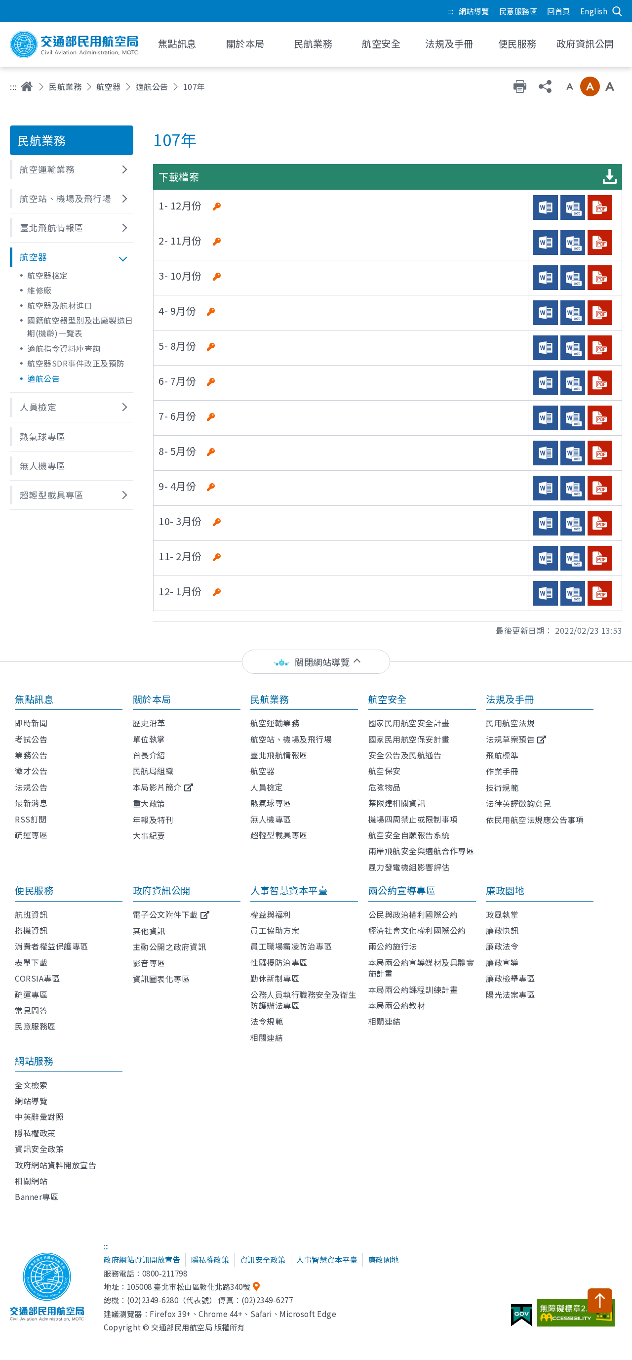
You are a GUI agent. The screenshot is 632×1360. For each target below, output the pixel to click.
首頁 (26, 86)
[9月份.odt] (572, 312)
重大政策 (149, 803)
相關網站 (31, 1181)
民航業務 (65, 86)
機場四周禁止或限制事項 (413, 819)
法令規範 (266, 1021)
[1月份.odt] (572, 593)
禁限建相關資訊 (397, 803)
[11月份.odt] (572, 242)
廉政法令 (502, 946)
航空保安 (384, 771)
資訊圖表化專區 (161, 979)
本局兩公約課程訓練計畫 (413, 989)
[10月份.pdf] (600, 277)
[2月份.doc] (545, 558)
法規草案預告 (510, 739)
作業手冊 (502, 771)
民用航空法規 (510, 723)
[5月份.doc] (545, 453)
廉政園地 (505, 890)
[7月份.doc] (545, 383)
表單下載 (31, 962)
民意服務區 (518, 10)
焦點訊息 (34, 699)
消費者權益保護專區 (51, 946)
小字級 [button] (570, 86)
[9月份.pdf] (600, 312)
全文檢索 (31, 1085)
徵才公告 (31, 771)
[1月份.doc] (545, 593)
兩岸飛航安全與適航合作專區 (421, 851)
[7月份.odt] (572, 383)
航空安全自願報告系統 (409, 835)
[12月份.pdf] (600, 207)
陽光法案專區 (510, 994)
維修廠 (39, 290)
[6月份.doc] (545, 418)
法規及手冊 (510, 699)
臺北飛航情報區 (279, 755)
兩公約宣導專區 (402, 890)
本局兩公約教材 (397, 1005)
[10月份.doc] (545, 277)
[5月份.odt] (572, 453)
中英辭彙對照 (39, 1116)
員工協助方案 (274, 930)
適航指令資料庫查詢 (64, 348)
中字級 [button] (590, 86)
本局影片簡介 (157, 787)
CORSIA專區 (37, 978)
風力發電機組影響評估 (409, 867)
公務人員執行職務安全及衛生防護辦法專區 (303, 1000)
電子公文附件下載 (165, 914)
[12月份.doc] (545, 207)
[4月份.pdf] (600, 488)
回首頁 (558, 10)
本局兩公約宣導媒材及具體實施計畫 (421, 967)
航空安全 (387, 699)
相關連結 (266, 1037)
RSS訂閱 (31, 819)
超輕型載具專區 (279, 835)
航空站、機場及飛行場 (291, 739)
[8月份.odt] (572, 347)
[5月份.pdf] (600, 453)
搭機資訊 (31, 930)
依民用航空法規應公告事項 (535, 819)
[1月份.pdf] (600, 593)
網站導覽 (474, 10)
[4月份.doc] (545, 488)
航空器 (108, 86)
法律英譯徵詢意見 (518, 803)
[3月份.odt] (572, 523)
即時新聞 (31, 723)
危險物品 (384, 787)
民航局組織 (153, 771)
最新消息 (31, 803)
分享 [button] (545, 86)
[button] (71, 169)
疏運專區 (31, 835)
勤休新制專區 (274, 978)
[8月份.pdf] (600, 347)
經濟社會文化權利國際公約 (417, 930)
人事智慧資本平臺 (288, 890)
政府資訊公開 (162, 890)
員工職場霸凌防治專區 (291, 946)
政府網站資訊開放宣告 (142, 1259)
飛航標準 (502, 755)
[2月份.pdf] (600, 558)
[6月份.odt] (572, 418)
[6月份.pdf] (600, 418)
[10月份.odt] (572, 277)
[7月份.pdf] (600, 383)
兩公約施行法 (392, 946)
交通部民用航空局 (74, 44)
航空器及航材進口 (59, 305)
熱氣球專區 (270, 803)
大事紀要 (149, 835)
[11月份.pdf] (600, 242)
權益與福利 (270, 914)
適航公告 (152, 86)
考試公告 (31, 739)
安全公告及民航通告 (405, 755)
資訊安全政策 (39, 1148)
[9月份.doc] (545, 312)
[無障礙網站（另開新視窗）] (577, 1316)
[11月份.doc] (545, 242)
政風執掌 (502, 914)
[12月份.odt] (572, 207)
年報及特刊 (153, 819)
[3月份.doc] (545, 523)
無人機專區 (270, 819)
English (594, 10)
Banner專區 (36, 1196)
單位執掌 (149, 739)
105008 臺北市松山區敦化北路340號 (189, 1286)
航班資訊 (31, 914)
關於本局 (152, 699)
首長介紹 (149, 755)
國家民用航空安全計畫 (409, 723)
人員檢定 (266, 787)
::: (451, 10)
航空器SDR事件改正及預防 (76, 363)
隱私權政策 (35, 1133)
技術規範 (502, 787)
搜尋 (617, 11)
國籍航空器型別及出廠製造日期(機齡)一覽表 (80, 326)
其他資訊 (149, 931)
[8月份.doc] (545, 347)
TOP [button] (600, 1300)
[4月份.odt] (572, 488)
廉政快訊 (502, 930)
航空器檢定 (47, 275)
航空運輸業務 (274, 723)
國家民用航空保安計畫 (409, 739)
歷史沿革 (149, 723)
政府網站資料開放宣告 (55, 1165)
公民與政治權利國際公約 (413, 914)
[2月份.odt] (572, 558)
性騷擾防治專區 (279, 962)
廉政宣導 (502, 962)
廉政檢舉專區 (510, 978)
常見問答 (31, 1010)
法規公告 (31, 787)
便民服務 (34, 890)
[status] (316, 662)
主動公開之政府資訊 (169, 946)
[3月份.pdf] (600, 523)
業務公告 (31, 755)
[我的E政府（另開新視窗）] (523, 1319)
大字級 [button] (610, 86)
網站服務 (34, 1061)
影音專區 (149, 963)
